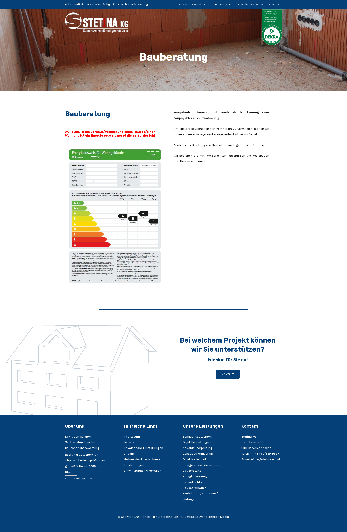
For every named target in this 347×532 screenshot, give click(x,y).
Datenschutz (133, 442)
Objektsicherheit (194, 459)
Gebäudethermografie (198, 453)
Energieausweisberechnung (202, 465)
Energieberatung (195, 476)
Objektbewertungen (197, 442)
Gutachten (199, 4)
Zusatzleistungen (247, 4)
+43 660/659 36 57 (266, 453)
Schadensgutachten (197, 436)
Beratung (221, 4)
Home (183, 4)
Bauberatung (192, 470)
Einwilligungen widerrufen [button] (142, 470)
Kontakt (274, 4)
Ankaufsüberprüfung (198, 448)
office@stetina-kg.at (265, 459)
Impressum (132, 436)
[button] (207, 4)
